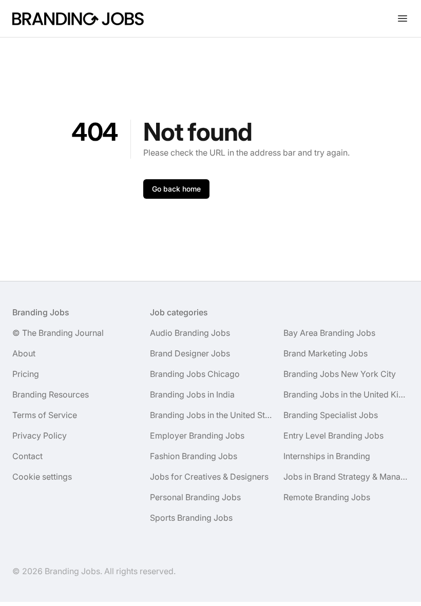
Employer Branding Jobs (197, 435)
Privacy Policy (39, 435)
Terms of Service (44, 415)
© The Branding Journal (58, 333)
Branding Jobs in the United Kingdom (346, 394)
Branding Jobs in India (192, 394)
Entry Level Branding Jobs (333, 435)
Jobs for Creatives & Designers (209, 476)
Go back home (176, 188)
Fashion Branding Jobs (193, 456)
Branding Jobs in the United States (212, 415)
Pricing (25, 374)
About (23, 353)
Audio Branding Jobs (190, 333)
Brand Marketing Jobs (325, 353)
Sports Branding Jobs (191, 518)
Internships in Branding (326, 456)
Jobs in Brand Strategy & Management (346, 476)
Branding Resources (50, 394)
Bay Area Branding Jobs (329, 333)
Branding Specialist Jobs (330, 415)
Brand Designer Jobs (190, 353)
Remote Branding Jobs (326, 497)
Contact (27, 456)
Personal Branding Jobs (195, 497)
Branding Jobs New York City (339, 374)
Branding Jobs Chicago (195, 374)
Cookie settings (42, 476)
